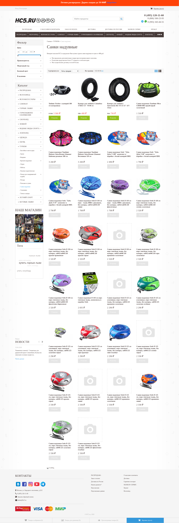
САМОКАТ (61, 34)
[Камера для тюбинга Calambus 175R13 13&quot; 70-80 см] (90, 90)
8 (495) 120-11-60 (154, 15)
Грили (21, 154)
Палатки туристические (27, 171)
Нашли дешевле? (96, 485)
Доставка (92, 29)
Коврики (22, 157)
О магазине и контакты (50, 29)
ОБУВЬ (22, 142)
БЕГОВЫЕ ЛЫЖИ (26, 202)
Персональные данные (98, 491)
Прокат (154, 29)
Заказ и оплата (71, 29)
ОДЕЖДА (23, 137)
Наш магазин (95, 488)
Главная (49, 41)
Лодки (21, 164)
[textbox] (96, 19)
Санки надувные (24, 187)
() (35, 520)
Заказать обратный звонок (25, 497)
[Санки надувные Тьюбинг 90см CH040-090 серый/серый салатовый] (148, 90)
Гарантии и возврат (130, 481)
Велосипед (127, 491)
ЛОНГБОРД (149, 34)
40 (98, 71)
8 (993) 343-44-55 (156, 22)
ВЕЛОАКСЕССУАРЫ (48, 34)
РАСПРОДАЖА (27, 29)
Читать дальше (19, 359)
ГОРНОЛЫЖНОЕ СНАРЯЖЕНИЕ (92, 34)
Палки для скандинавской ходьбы (27, 175)
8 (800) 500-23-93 (156, 18)
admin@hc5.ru (22, 500)
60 (100, 71)
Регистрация (23, 8)
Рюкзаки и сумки (25, 183)
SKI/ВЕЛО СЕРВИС (134, 29)
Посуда (22, 180)
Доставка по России (113, 29)
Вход (16, 8)
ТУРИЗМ (23, 146)
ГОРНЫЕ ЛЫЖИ (72, 34)
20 (96, 71)
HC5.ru (88, 514)
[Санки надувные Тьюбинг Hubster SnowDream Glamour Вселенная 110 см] (90, 138)
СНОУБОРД (110, 34)
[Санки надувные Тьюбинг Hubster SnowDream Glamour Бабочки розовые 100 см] (61, 138)
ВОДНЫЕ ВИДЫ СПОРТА (133, 34)
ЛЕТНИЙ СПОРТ (26, 197)
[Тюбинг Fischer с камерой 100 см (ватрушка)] (61, 90)
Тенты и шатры (24, 193)
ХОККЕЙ (119, 34)
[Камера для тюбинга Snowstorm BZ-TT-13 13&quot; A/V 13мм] (119, 90)
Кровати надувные (25, 161)
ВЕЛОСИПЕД (33, 34)
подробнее (112, 2)
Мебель (22, 167)
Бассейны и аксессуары (26, 150)
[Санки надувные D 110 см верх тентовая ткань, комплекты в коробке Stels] (90, 284)
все (102, 71)
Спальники (23, 190)
